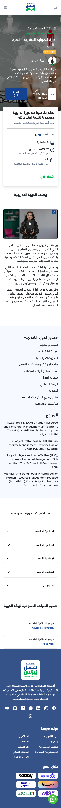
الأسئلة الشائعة (21, 757)
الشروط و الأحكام (21, 752)
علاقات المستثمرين (48, 747)
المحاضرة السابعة (45, 545)
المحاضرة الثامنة (46, 558)
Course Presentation (43, 628)
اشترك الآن (47, 176)
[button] (5, 7)
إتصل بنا (54, 741)
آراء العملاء (23, 747)
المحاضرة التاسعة (45, 572)
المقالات (25, 741)
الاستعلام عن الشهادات (46, 752)
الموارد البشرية (49, 52)
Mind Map (48, 644)
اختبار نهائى (48, 585)
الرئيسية (52, 28)
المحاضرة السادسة (44, 531)
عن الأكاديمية (51, 736)
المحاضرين (24, 736)
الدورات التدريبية (37, 28)
